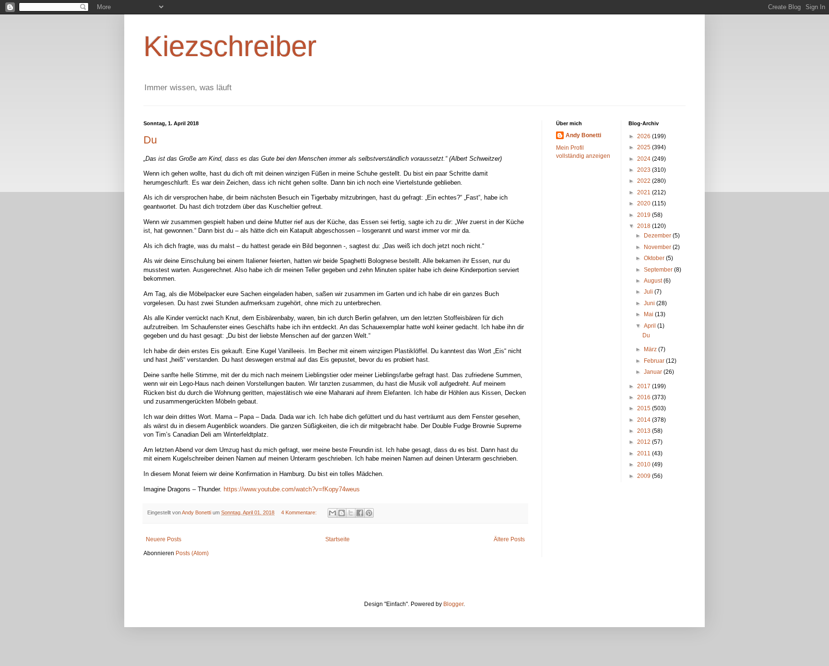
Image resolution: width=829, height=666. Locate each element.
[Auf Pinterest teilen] (369, 513)
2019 (644, 215)
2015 (644, 408)
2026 (644, 136)
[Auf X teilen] (350, 513)
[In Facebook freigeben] (360, 513)
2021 (644, 192)
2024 (644, 158)
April (650, 325)
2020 (644, 203)
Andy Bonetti (583, 135)
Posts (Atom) (192, 553)
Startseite (337, 539)
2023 (644, 169)
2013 (644, 431)
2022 (644, 181)
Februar (655, 360)
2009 (644, 476)
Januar (653, 372)
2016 (644, 397)
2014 (644, 419)
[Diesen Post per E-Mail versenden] (332, 513)
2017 (644, 386)
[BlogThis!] (341, 513)
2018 (644, 226)
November (658, 247)
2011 (644, 453)
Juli (649, 291)
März (651, 349)
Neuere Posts (163, 539)
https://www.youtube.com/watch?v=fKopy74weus (292, 489)
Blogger (453, 604)
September (659, 269)
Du (150, 140)
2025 (644, 147)
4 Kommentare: (299, 512)
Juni (650, 303)
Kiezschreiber (230, 46)
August (653, 280)
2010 (644, 464)
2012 (644, 442)
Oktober (655, 258)
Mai (649, 314)
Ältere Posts (509, 539)
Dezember (658, 235)
